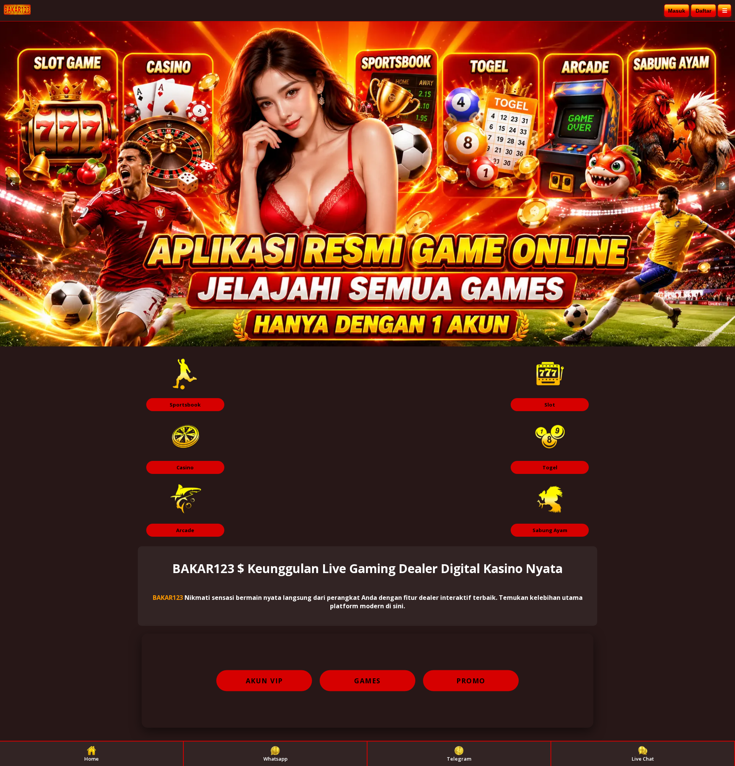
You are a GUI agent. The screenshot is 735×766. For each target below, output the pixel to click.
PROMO (470, 680)
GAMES (367, 680)
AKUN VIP (264, 680)
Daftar (703, 11)
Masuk (676, 11)
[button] (12, 183)
